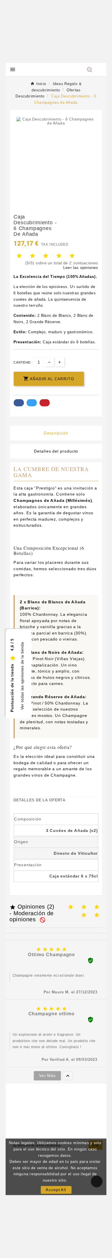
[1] (19, 256)
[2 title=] (84, 907)
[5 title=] (97, 915)
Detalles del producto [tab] (56, 451)
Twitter (31, 402)
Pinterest (44, 402)
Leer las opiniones (80, 267)
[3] (45, 256)
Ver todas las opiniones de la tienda (22, 676)
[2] (32, 256)
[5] (72, 256)
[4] (59, 256)
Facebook (18, 402)
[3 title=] (97, 907)
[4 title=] (84, 915)
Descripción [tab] (56, 433)
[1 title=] (70, 907)
